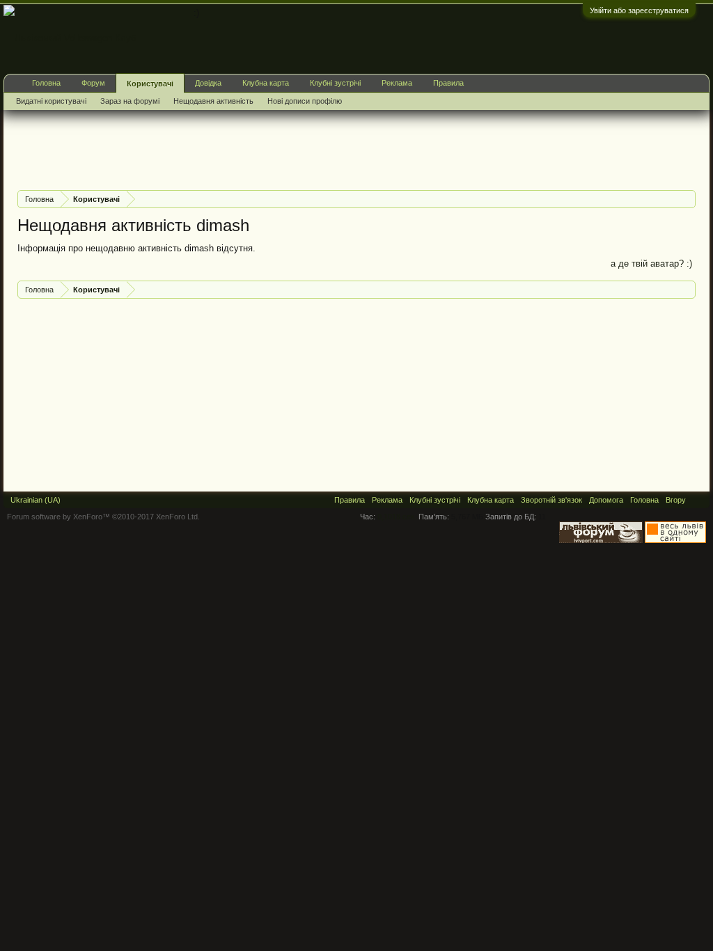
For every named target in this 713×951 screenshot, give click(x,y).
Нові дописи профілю (304, 101)
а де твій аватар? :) (651, 263)
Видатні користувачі (51, 101)
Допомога (606, 500)
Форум (93, 83)
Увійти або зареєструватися (639, 10)
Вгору (676, 500)
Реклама (397, 83)
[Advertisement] (270, 148)
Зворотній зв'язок (551, 500)
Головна (46, 83)
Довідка (208, 83)
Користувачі (150, 83)
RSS (698, 500)
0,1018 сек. (396, 516)
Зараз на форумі (129, 101)
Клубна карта (265, 83)
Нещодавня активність (213, 101)
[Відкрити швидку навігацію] (686, 198)
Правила (448, 83)
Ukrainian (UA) (35, 500)
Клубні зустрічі (335, 83)
